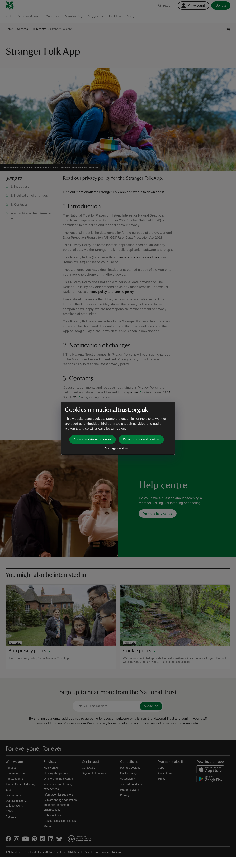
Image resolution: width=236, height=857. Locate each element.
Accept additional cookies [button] (92, 439)
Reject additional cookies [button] (141, 439)
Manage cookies (117, 448)
